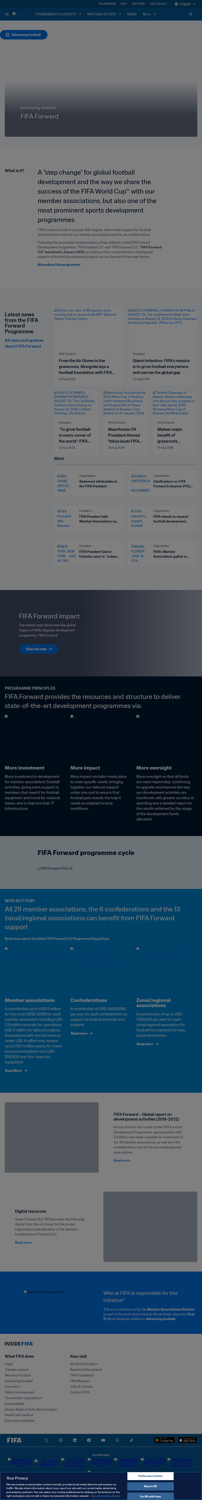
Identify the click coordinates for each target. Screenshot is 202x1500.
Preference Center (150, 1476)
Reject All (150, 1486)
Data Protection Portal (105, 1496)
